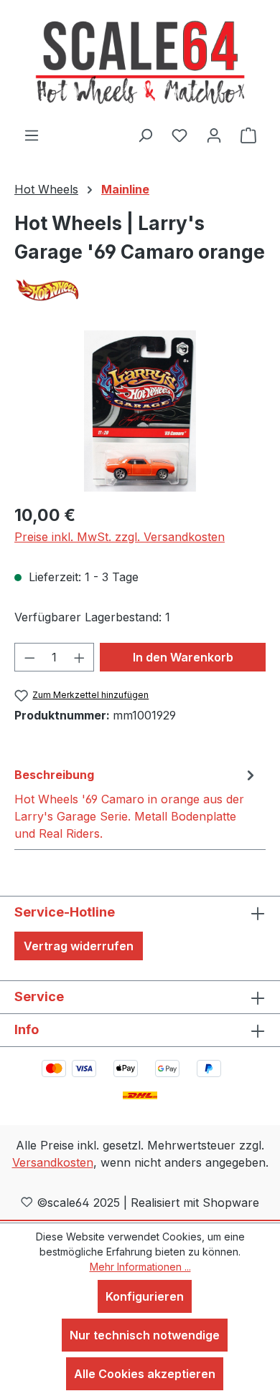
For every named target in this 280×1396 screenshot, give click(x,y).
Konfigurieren (145, 1296)
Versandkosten (52, 1162)
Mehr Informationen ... (140, 1267)
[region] (140, 411)
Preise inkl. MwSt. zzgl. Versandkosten (119, 537)
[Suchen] (145, 134)
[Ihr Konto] (214, 134)
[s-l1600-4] (140, 411)
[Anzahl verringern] (29, 657)
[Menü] (31, 134)
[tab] (136, 803)
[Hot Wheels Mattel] (140, 290)
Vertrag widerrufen (79, 946)
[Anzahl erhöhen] (80, 657)
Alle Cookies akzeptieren (144, 1374)
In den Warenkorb (183, 657)
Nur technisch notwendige (145, 1335)
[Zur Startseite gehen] (140, 63)
